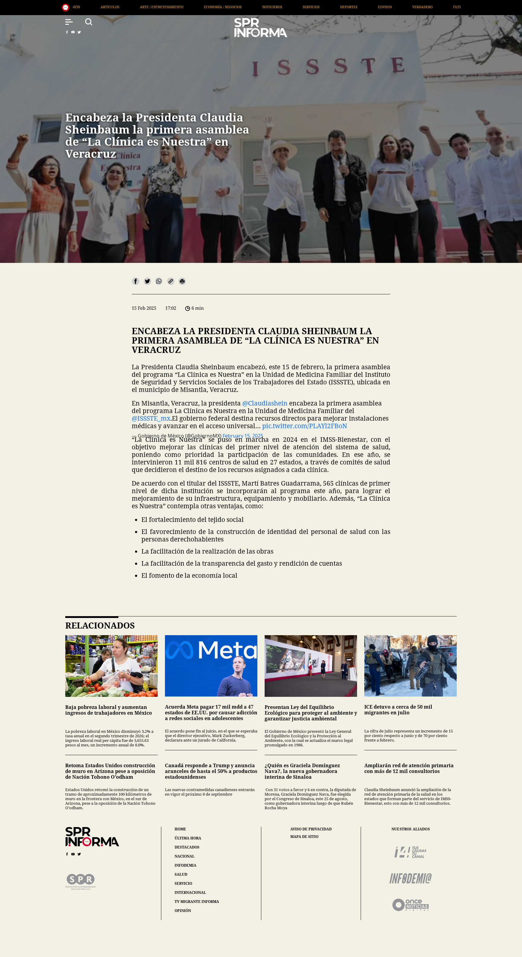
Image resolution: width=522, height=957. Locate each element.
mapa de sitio (304, 836)
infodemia (185, 865)
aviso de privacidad (311, 829)
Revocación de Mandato (436, 7)
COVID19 (265, 7)
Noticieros (153, 7)
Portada (386, 7)
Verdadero (303, 7)
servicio (183, 883)
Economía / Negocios (103, 7)
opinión (183, 910)
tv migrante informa (197, 901)
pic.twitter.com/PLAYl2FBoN (304, 426)
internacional (190, 892)
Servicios (191, 7)
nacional (185, 856)
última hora (188, 838)
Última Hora (345, 7)
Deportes (229, 7)
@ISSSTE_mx (151, 418)
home (180, 829)
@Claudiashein (265, 403)
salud (181, 874)
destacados (187, 847)
